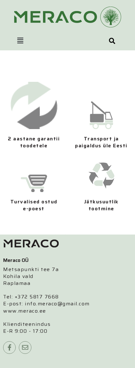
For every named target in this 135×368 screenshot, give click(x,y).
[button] (20, 41)
